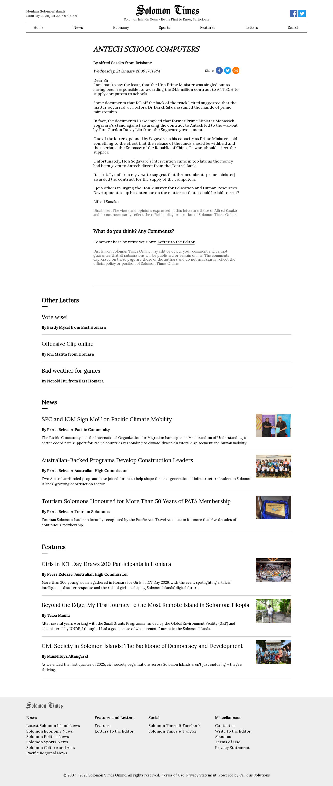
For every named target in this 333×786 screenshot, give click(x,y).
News (78, 27)
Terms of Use (227, 741)
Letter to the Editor (176, 241)
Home (38, 27)
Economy (121, 27)
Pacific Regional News (46, 752)
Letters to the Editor (114, 731)
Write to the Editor (233, 731)
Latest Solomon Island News (53, 725)
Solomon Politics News (47, 736)
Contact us (225, 725)
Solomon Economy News (49, 731)
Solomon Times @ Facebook (174, 725)
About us (223, 736)
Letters (251, 27)
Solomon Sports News (47, 741)
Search (293, 27)
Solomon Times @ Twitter (172, 731)
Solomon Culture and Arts (50, 747)
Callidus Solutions (254, 775)
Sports (164, 27)
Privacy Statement (232, 747)
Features (207, 27)
